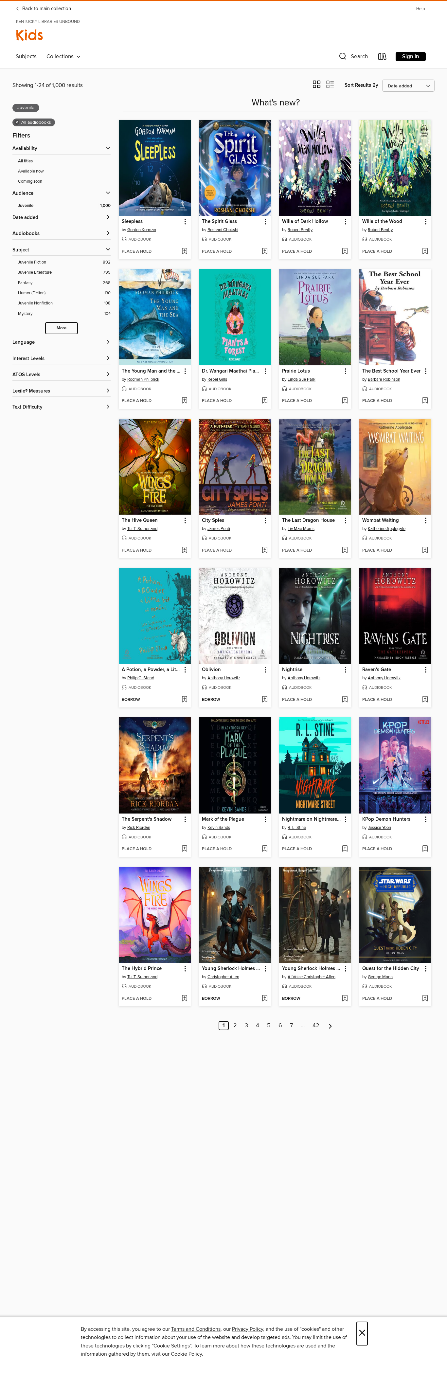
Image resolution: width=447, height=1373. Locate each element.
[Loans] (382, 57)
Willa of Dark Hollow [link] (305, 222)
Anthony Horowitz (223, 678)
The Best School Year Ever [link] (391, 371)
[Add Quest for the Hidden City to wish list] (425, 999)
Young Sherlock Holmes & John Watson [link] (232, 969)
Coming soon (30, 181)
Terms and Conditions (196, 1329)
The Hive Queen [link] (140, 520)
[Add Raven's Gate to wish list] (425, 700)
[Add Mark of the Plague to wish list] (264, 849)
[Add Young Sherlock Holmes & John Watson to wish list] (264, 999)
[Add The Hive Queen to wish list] (184, 550)
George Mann (380, 976)
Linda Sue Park (301, 379)
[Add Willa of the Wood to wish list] (425, 251)
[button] (353, 57)
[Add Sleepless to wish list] (184, 251)
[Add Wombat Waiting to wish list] (425, 550)
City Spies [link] (213, 520)
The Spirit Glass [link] (219, 222)
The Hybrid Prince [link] (142, 969)
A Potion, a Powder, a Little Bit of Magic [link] (152, 670)
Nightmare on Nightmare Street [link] (312, 819)
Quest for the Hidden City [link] (390, 969)
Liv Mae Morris (301, 528)
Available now (31, 171)
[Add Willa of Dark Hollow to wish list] (345, 251)
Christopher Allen (223, 976)
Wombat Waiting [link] (380, 520)
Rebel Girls (217, 379)
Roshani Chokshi (222, 229)
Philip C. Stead (140, 678)
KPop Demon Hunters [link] (386, 819)
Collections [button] (61, 56)
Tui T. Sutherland (142, 528)
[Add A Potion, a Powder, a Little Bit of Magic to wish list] (184, 700)
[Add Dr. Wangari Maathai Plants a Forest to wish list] (264, 401)
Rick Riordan (138, 827)
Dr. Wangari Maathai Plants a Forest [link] (232, 371)
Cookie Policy (186, 1354)
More (61, 328)
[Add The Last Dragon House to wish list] (345, 550)
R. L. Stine (297, 827)
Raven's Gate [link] (376, 670)
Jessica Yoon (379, 827)
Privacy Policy (247, 1329)
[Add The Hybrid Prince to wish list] (184, 999)
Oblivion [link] (211, 670)
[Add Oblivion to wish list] (264, 700)
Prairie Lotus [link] (296, 371)
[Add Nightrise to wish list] (345, 700)
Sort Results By (361, 85)
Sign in (410, 56)
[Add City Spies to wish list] (264, 550)
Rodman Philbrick (143, 379)
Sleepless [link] (132, 222)
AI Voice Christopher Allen (311, 976)
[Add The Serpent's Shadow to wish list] (184, 849)
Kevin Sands (218, 827)
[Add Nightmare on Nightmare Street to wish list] (345, 849)
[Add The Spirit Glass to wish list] (264, 251)
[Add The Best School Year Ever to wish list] (425, 401)
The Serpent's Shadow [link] (146, 819)
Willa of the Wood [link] (382, 222)
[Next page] (330, 1026)
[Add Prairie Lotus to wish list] (345, 401)
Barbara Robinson (384, 379)
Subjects (26, 56)
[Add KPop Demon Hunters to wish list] (425, 849)
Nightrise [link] (292, 670)
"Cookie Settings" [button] (171, 1346)
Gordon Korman (141, 229)
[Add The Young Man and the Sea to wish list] (184, 401)
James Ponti (218, 528)
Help (420, 9)
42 (316, 1025)
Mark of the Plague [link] (223, 819)
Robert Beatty (300, 229)
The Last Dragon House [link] (308, 520)
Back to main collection (46, 9)
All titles (25, 161)
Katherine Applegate (386, 528)
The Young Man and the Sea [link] (152, 371)
